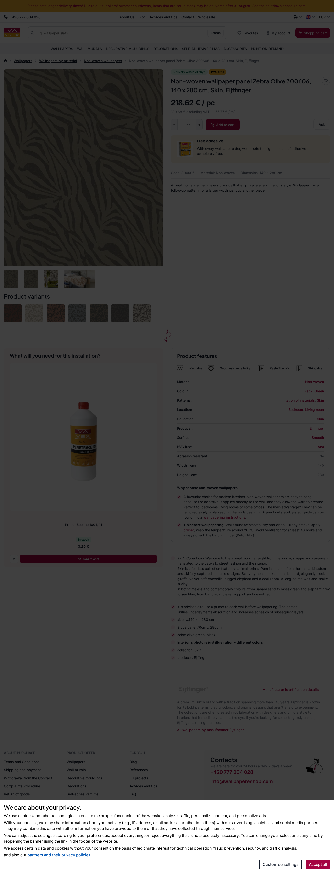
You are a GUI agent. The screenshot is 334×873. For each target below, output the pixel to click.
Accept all (318, 864)
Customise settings (281, 864)
